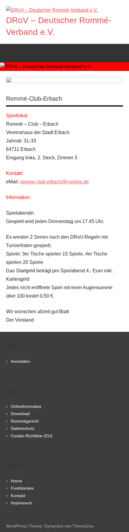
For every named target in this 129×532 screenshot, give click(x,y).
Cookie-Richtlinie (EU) (31, 435)
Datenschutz (22, 428)
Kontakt (18, 495)
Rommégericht (25, 421)
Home (16, 480)
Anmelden (20, 361)
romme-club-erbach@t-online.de (54, 181)
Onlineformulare (26, 406)
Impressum (21, 502)
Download (20, 413)
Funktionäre (22, 488)
